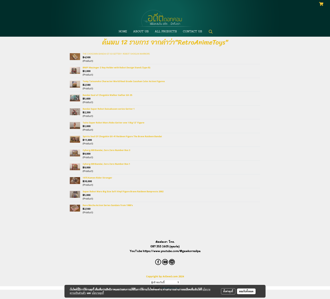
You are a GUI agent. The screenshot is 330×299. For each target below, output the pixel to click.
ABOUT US (141, 31)
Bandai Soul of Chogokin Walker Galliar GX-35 (107, 95)
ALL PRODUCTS (166, 31)
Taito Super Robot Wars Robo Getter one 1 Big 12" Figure (113, 122)
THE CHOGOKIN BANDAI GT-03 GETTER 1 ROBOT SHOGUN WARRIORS (116, 53)
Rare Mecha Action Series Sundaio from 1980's (108, 205)
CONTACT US (192, 31)
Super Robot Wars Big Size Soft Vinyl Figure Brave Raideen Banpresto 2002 (123, 191)
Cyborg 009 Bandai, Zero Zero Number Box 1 (106, 163)
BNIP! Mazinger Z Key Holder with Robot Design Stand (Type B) (116, 67)
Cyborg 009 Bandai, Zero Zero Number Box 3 (106, 150)
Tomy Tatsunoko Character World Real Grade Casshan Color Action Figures (124, 81)
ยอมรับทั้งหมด (246, 291)
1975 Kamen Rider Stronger (97, 177)
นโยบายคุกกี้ (98, 293)
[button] (210, 31)
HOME (123, 31)
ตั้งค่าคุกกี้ (228, 291)
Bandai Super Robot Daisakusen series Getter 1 (109, 108)
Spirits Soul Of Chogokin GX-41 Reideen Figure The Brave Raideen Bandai (122, 136)
